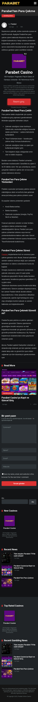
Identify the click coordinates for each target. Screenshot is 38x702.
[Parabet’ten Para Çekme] (7, 587)
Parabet (13, 24)
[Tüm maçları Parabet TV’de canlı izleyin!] (7, 563)
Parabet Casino (9, 528)
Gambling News (8, 15)
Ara (3, 498)
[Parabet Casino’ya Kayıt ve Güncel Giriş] (19, 382)
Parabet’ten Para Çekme (24, 578)
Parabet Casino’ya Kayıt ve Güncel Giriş (24, 658)
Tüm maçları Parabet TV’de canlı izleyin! (24, 646)
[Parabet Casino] (11, 3)
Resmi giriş (18, 101)
